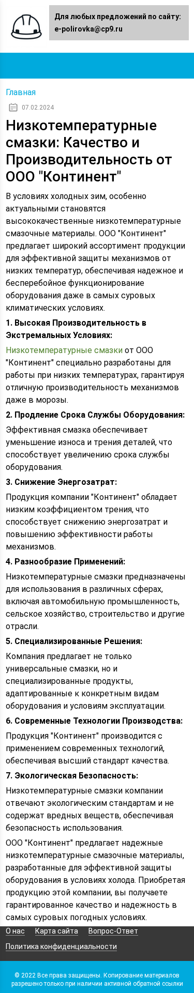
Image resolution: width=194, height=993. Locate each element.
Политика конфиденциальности (61, 946)
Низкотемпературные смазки (64, 350)
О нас (15, 931)
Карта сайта (56, 931)
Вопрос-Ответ (113, 931)
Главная (21, 92)
